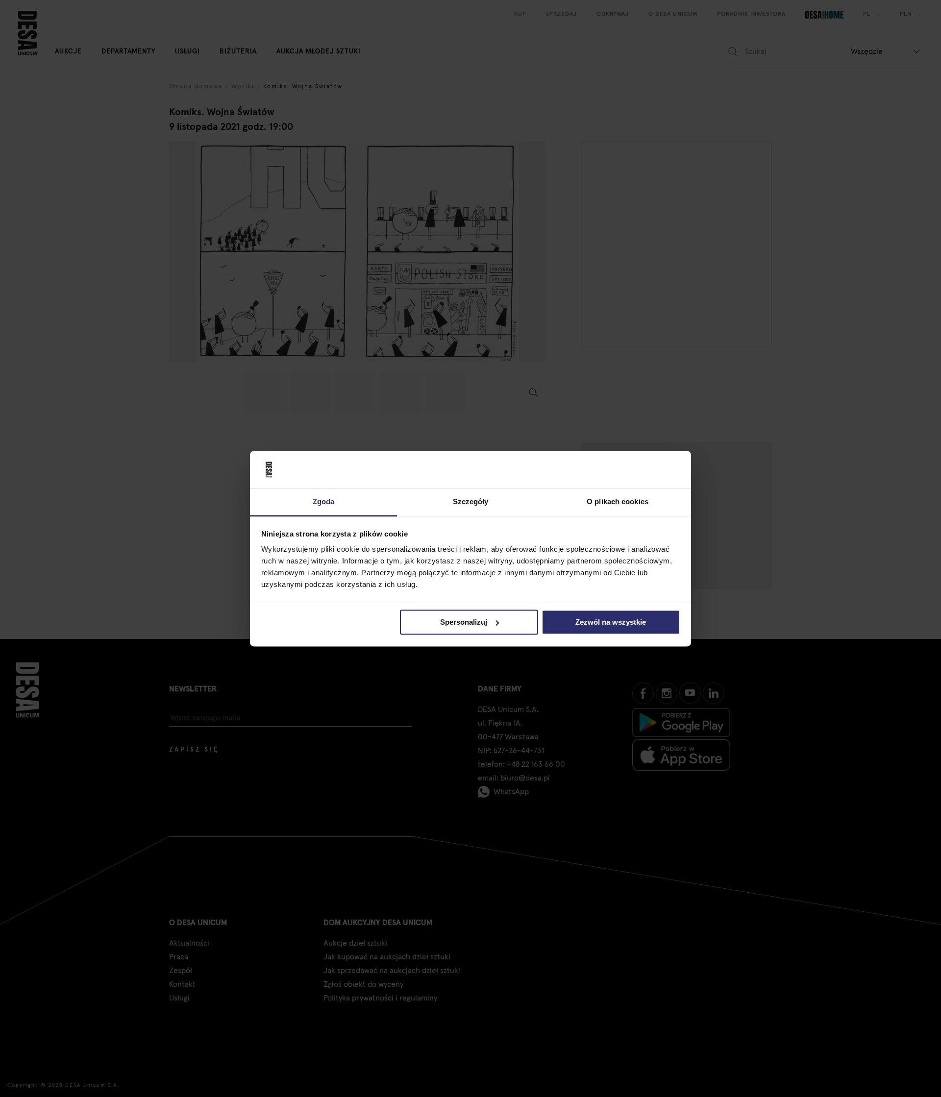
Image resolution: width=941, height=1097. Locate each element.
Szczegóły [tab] (471, 502)
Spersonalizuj (463, 622)
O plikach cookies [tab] (617, 502)
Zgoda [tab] (324, 502)
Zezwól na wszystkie (610, 622)
